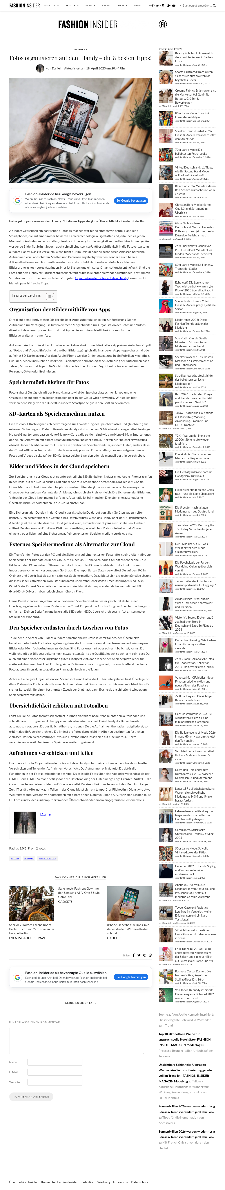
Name (13, 1062)
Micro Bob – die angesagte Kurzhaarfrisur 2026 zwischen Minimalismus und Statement (194, 773)
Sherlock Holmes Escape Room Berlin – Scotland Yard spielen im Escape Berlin (31, 929)
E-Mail (13, 1072)
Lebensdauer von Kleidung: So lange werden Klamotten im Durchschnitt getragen (194, 815)
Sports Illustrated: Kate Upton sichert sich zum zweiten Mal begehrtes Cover (194, 76)
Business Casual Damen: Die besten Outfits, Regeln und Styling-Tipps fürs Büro (193, 975)
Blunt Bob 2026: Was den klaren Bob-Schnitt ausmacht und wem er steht (195, 190)
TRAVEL (106, 5)
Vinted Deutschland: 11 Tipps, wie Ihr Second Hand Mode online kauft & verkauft (194, 171)
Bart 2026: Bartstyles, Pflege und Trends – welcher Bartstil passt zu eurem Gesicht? (193, 398)
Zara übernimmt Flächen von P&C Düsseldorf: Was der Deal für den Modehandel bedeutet (194, 249)
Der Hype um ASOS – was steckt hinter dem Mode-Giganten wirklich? (191, 547)
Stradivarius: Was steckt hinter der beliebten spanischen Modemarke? (194, 379)
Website (14, 1082)
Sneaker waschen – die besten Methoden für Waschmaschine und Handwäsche (194, 361)
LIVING (138, 5)
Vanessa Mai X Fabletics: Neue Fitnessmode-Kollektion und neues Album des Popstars (194, 681)
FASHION (50, 5)
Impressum (120, 1182)
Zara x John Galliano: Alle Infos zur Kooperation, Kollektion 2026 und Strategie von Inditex (194, 663)
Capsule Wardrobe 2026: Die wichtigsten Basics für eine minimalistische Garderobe (193, 718)
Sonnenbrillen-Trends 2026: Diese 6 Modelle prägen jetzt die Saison (195, 305)
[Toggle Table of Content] (48, 296)
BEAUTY (70, 5)
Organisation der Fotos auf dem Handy (101, 278)
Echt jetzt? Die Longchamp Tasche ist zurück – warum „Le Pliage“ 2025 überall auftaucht (194, 286)
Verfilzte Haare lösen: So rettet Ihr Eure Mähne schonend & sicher (194, 755)
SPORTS (122, 5)
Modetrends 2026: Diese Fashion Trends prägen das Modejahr (192, 323)
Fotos (15, 858)
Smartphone (47, 858)
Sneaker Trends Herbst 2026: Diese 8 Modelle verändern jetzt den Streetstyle (195, 135)
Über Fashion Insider (23, 1182)
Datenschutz (139, 1182)
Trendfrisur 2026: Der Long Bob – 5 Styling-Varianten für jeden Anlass (195, 529)
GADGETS (80, 49)
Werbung (103, 1182)
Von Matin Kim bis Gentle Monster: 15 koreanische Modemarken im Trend (191, 342)
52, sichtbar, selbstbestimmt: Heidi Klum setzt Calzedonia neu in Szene (195, 934)
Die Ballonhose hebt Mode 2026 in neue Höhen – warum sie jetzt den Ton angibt (195, 736)
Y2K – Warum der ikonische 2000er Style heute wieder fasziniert (192, 439)
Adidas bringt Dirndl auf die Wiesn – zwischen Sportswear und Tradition (193, 602)
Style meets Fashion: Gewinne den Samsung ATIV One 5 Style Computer (79, 893)
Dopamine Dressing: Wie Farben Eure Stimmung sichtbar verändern (195, 644)
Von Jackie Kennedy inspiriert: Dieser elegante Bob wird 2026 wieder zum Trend (194, 994)
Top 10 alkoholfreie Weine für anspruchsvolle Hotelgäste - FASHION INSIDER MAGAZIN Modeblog (185, 1039)
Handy (29, 858)
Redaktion (87, 1182)
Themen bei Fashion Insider (59, 1182)
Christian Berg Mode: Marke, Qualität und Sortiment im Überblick (193, 208)
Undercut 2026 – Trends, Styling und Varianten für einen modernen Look (195, 870)
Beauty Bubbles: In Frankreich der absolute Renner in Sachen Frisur (194, 57)
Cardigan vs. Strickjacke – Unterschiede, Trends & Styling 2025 (194, 833)
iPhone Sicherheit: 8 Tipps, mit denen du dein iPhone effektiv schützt (128, 929)
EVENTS (90, 5)
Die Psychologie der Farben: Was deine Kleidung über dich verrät (193, 566)
